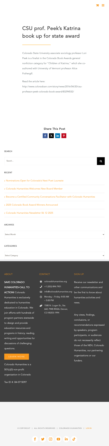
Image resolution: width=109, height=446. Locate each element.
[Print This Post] (54, 407)
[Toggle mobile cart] (97, 5)
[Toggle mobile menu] (103, 5)
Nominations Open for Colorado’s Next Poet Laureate (34, 181)
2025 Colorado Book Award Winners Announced (32, 205)
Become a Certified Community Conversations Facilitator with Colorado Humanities (50, 197)
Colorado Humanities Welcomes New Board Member (34, 189)
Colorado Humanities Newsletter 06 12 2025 (29, 213)
